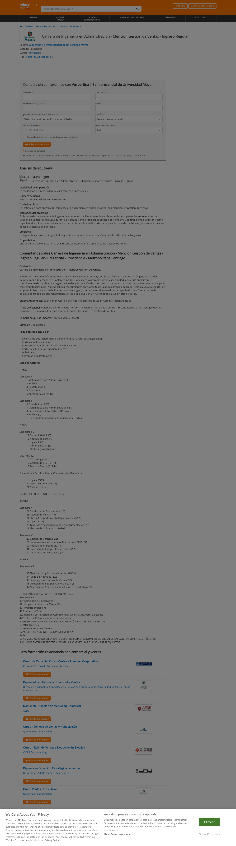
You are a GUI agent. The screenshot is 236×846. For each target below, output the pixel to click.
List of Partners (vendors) (117, 834)
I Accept (209, 822)
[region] (118, 827)
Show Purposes (209, 834)
